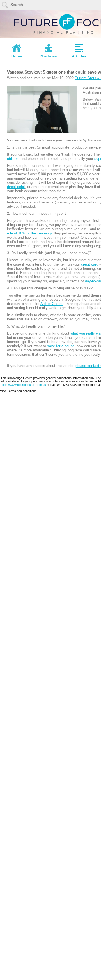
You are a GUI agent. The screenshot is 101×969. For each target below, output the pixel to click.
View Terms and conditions (18, 391)
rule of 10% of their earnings (30, 233)
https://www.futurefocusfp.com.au (23, 384)
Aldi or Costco (51, 304)
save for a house (60, 346)
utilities (13, 158)
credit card (89, 264)
